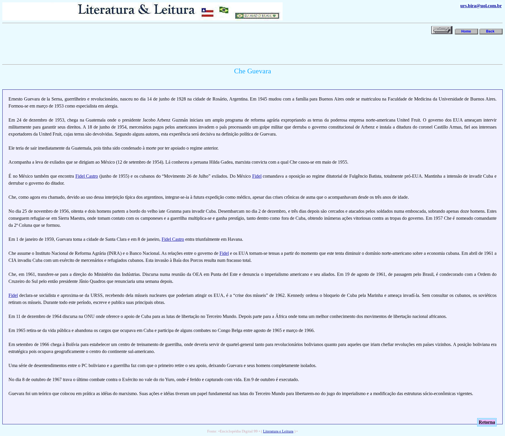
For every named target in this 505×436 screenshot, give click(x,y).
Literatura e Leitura (278, 431)
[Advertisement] (108, 49)
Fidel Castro (86, 176)
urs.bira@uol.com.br (481, 5)
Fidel (257, 176)
